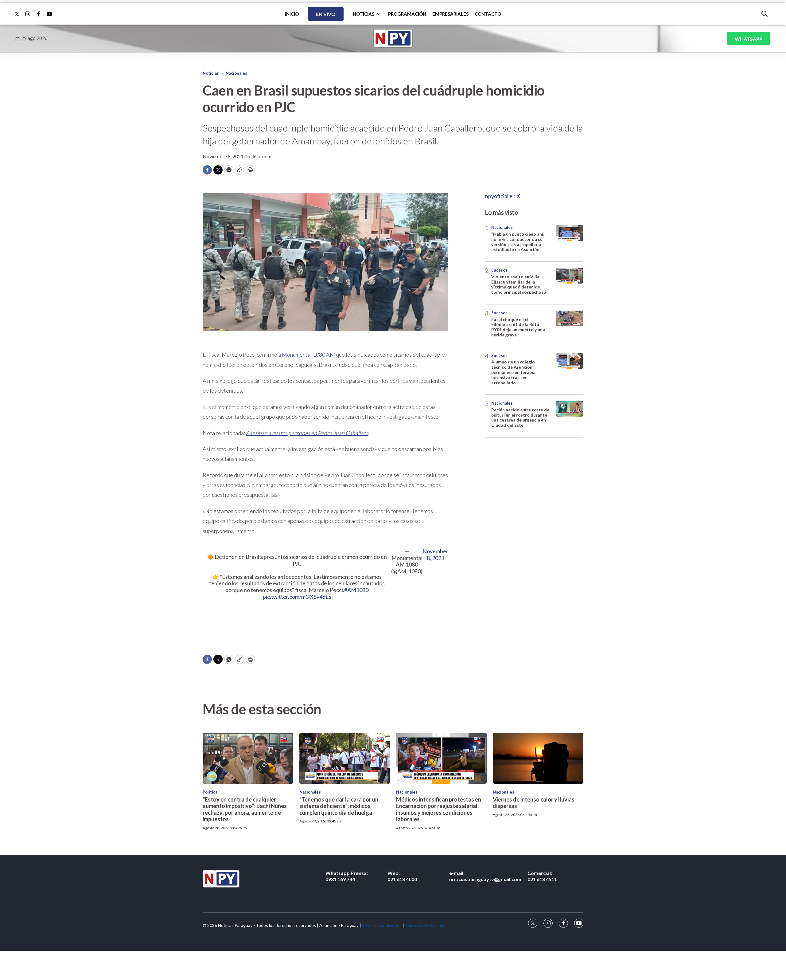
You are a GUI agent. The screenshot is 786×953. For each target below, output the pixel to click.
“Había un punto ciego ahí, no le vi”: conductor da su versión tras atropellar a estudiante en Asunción (517, 241)
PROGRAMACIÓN (407, 14)
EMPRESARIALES (450, 14)
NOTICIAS (363, 14)
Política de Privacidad (425, 925)
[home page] (393, 38)
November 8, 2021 (435, 554)
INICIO (292, 14)
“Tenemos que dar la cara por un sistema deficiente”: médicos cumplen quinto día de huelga (338, 806)
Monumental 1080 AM (308, 354)
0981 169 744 (346, 876)
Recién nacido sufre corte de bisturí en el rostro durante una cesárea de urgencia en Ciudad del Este (520, 417)
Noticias (211, 73)
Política (210, 792)
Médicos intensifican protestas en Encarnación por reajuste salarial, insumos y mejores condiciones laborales (438, 809)
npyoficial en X (502, 196)
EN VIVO (326, 14)
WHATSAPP (748, 39)
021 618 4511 (542, 876)
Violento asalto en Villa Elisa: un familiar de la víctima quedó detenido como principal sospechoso (518, 284)
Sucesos (499, 270)
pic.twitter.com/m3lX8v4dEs (297, 596)
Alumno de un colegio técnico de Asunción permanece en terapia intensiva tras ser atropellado (513, 372)
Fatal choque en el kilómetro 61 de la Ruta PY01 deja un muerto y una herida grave (518, 327)
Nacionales (236, 73)
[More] (378, 14)
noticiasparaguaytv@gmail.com (485, 876)
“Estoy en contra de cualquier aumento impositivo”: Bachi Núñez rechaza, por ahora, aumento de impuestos (245, 809)
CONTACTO (488, 14)
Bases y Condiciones (382, 925)
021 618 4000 (402, 876)
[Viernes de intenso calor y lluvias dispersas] (538, 758)
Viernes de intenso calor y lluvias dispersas (533, 803)
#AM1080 (356, 589)
